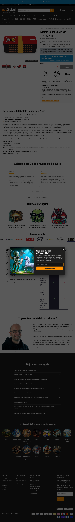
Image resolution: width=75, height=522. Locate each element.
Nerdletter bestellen (49, 268)
